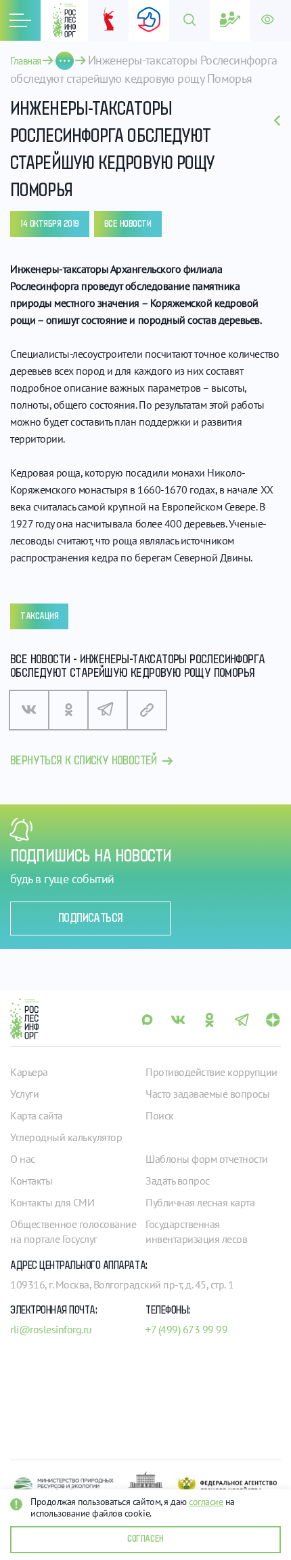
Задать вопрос (178, 1180)
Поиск (160, 1115)
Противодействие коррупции (211, 1072)
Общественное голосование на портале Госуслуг (73, 1231)
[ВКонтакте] (29, 710)
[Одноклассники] (68, 710)
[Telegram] (107, 710)
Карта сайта (36, 1115)
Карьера (29, 1072)
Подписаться (90, 918)
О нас (22, 1159)
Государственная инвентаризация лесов (196, 1231)
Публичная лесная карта (200, 1202)
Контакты (31, 1180)
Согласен (145, 1539)
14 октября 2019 (49, 224)
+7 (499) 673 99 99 (186, 1329)
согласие (206, 1502)
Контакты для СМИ (52, 1202)
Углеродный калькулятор (66, 1137)
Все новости (128, 224)
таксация (39, 616)
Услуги (24, 1093)
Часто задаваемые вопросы (207, 1093)
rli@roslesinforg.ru (51, 1329)
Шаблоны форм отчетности (207, 1159)
